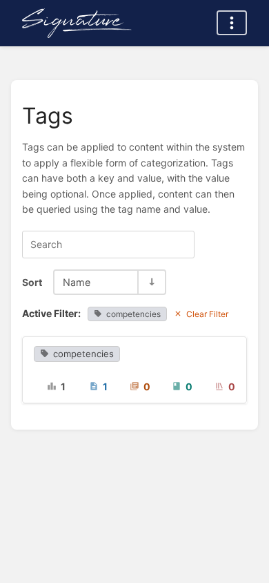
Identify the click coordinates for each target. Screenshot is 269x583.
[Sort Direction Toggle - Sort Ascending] (151, 282)
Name (76, 282)
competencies (133, 314)
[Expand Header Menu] (232, 22)
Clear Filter (207, 314)
